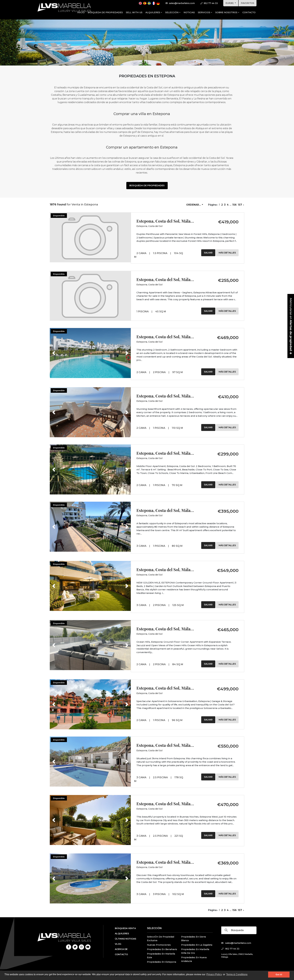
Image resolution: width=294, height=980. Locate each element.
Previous (59, 351)
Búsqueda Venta (125, 928)
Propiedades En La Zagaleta (196, 944)
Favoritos (247, 3)
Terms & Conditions (236, 974)
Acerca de (121, 949)
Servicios (204, 12)
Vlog (118, 944)
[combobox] (194, 205)
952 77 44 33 (210, 3)
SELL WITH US (134, 12)
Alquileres (153, 12)
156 (234, 204)
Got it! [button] (279, 974)
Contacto (249, 12)
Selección (172, 12)
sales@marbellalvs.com (181, 3)
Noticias (189, 12)
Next (123, 351)
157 (240, 204)
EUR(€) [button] (230, 3)
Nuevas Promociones (159, 944)
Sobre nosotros (226, 12)
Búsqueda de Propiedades (105, 12)
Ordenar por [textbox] (195, 204)
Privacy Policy (214, 974)
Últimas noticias (125, 938)
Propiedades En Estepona (161, 962)
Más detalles (227, 252)
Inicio (81, 12)
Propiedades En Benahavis (162, 949)
